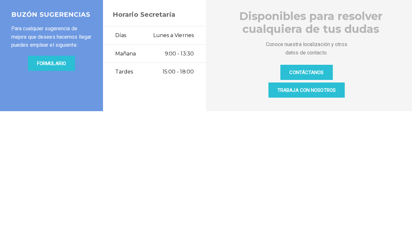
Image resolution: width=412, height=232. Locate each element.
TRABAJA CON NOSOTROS (306, 90)
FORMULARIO (51, 63)
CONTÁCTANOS (306, 72)
